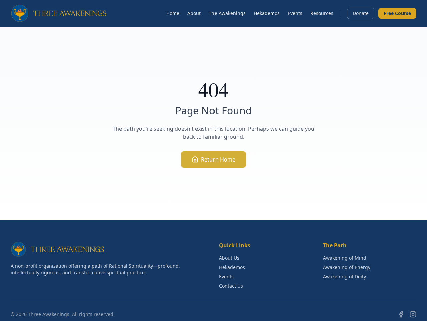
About (194, 13)
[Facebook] (401, 314)
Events (295, 13)
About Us (229, 258)
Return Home (218, 159)
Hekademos (267, 13)
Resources (321, 13)
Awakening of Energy (346, 267)
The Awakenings (227, 13)
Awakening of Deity (344, 276)
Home (172, 13)
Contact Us (231, 286)
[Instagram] (413, 314)
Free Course (397, 13)
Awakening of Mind (344, 258)
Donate (361, 13)
